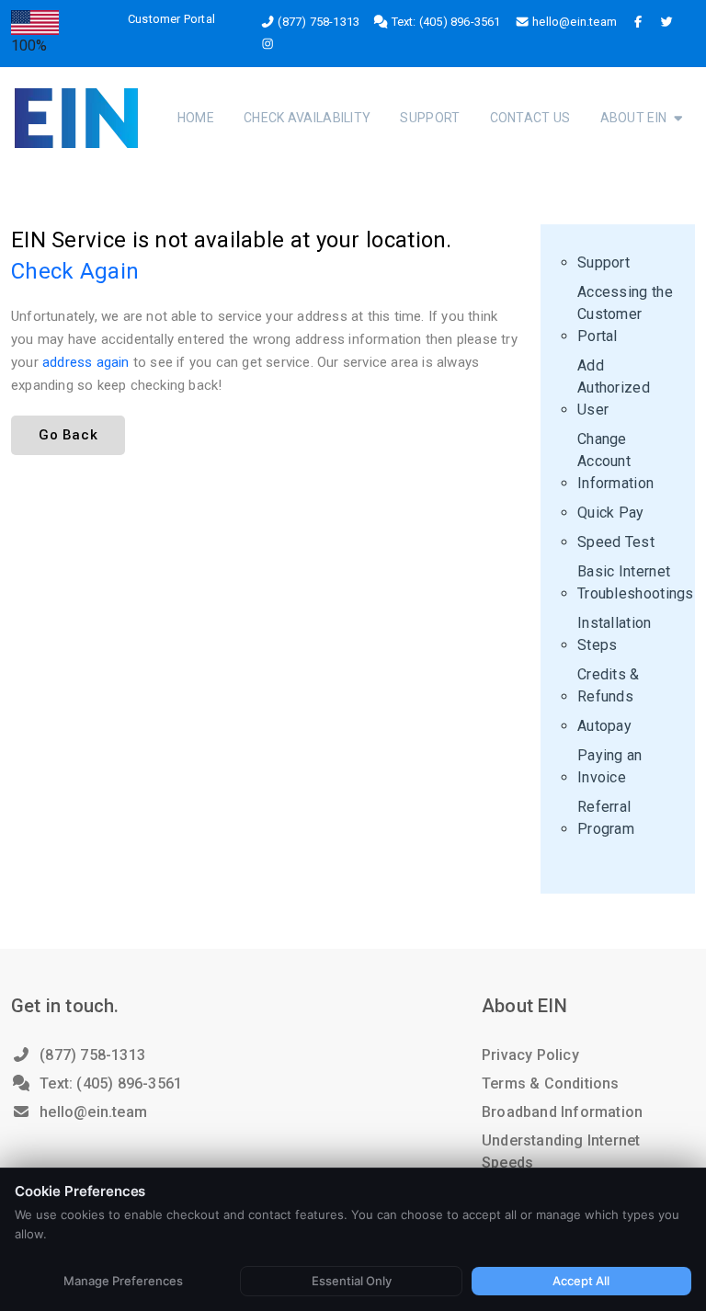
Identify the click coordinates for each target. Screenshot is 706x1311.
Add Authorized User (613, 387)
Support (430, 117)
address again (86, 362)
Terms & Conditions (551, 1083)
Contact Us (530, 117)
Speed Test (616, 542)
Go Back (68, 435)
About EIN (635, 117)
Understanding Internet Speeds (561, 1151)
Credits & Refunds (608, 685)
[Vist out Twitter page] (666, 22)
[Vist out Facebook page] (638, 22)
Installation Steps (614, 634)
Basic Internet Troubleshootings (635, 582)
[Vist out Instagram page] (267, 44)
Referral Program (605, 818)
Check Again (75, 271)
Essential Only (352, 1280)
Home (195, 117)
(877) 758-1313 (318, 21)
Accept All (580, 1280)
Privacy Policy (530, 1055)
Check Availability (307, 117)
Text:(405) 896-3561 (109, 1083)
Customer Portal (171, 19)
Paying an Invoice (610, 766)
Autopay (604, 726)
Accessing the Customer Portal (625, 314)
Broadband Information (562, 1112)
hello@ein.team (574, 21)
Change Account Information (615, 461)
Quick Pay (610, 512)
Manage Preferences (123, 1280)
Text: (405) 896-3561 (444, 21)
